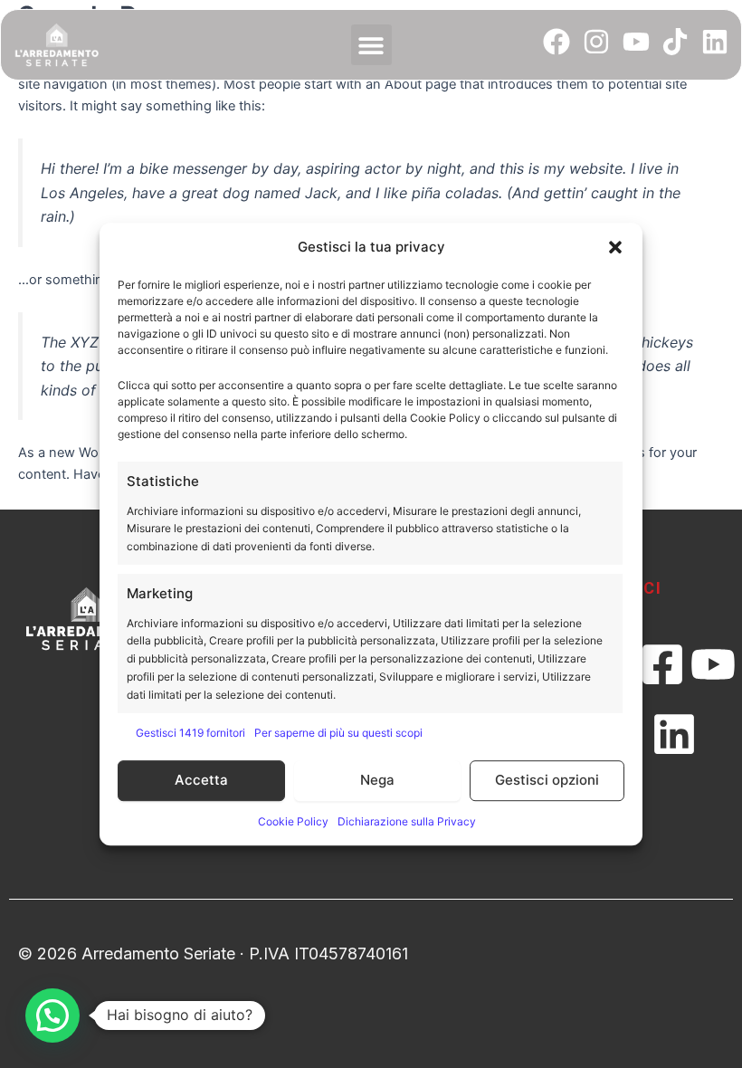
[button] (615, 248)
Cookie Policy (293, 821)
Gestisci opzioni (547, 779)
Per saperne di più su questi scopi (338, 732)
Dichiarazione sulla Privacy (407, 821)
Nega (377, 779)
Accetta (201, 779)
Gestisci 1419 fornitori (190, 732)
